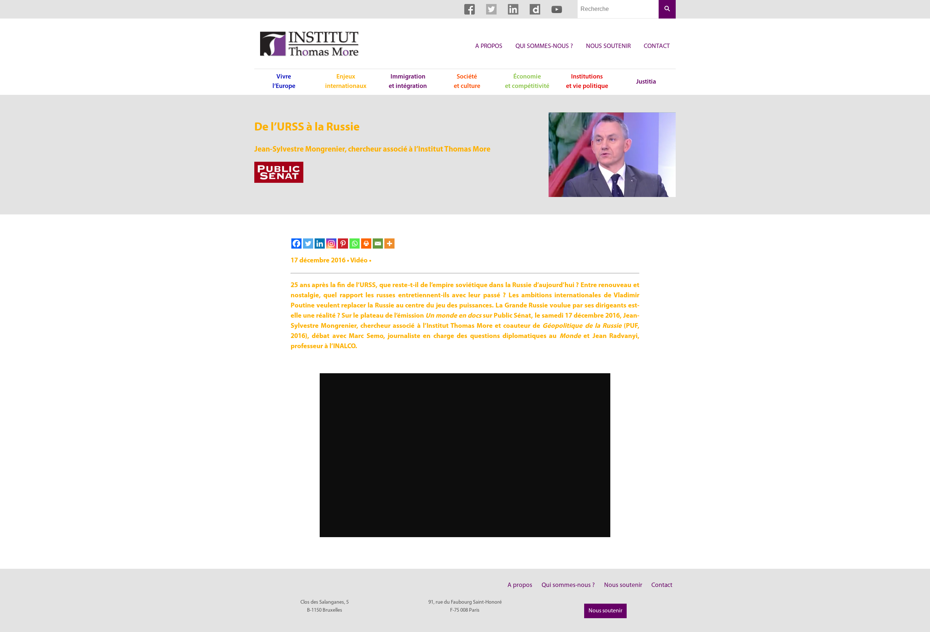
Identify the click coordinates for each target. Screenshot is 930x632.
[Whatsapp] (354, 243)
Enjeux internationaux (346, 81)
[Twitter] (308, 243)
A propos (488, 46)
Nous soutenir (608, 46)
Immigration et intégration (408, 81)
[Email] (378, 243)
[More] (389, 243)
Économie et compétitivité (527, 81)
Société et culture (467, 81)
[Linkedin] (320, 243)
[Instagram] (331, 243)
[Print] (366, 243)
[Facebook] (296, 243)
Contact (657, 46)
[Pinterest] (343, 243)
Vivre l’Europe (283, 81)
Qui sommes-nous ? (544, 46)
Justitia (646, 82)
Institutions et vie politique (587, 81)
